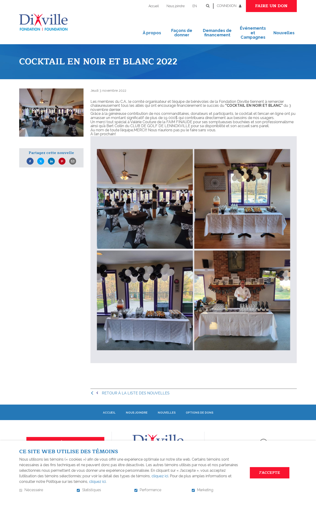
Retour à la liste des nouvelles (136, 393)
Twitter (40, 161)
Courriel (72, 161)
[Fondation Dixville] (43, 22)
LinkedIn (51, 161)
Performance (150, 490)
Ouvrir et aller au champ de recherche (208, 6)
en (194, 6)
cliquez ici (160, 476)
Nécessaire (34, 490)
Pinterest (62, 161)
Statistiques (91, 490)
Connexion (226, 6)
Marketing (205, 490)
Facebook (30, 161)
